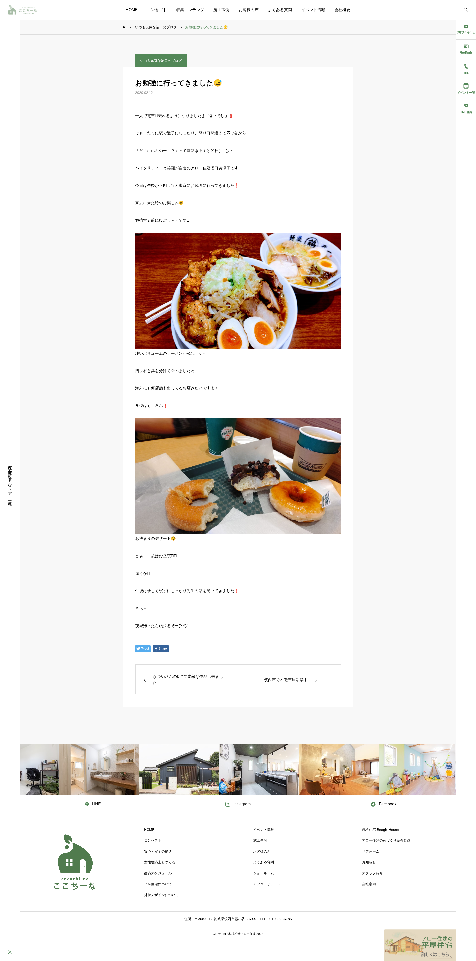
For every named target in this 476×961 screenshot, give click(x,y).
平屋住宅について (158, 884)
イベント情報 (313, 10)
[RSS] (10, 951)
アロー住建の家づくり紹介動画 (386, 840)
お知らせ (369, 862)
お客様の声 (249, 10)
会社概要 (342, 10)
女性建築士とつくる (159, 862)
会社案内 (369, 884)
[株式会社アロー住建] (22, 10)
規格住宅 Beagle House (380, 829)
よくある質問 (280, 10)
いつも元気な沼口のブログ (161, 61)
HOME (132, 10)
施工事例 (221, 10)
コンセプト (157, 10)
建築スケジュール (158, 873)
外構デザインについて (161, 895)
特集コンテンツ (190, 10)
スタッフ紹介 (372, 873)
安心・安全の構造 (158, 851)
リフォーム (370, 851)
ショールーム (263, 873)
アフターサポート (267, 884)
